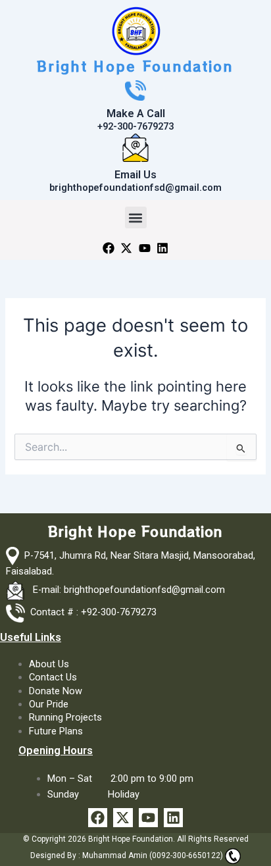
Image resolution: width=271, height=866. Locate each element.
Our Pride (48, 704)
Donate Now (55, 691)
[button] (136, 217)
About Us (49, 664)
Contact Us (53, 677)
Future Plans (56, 731)
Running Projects (65, 717)
